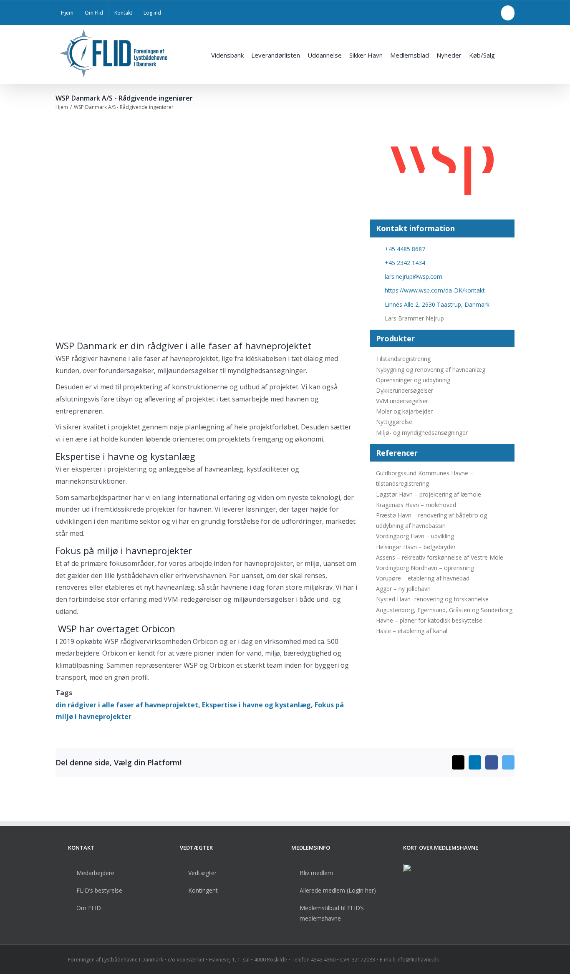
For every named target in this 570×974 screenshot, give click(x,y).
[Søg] (504, 54)
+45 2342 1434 (405, 263)
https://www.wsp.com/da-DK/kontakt (435, 290)
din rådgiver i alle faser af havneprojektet (126, 704)
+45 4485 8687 (405, 249)
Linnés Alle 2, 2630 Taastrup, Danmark (437, 304)
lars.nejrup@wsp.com (413, 276)
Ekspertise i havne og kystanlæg (256, 704)
